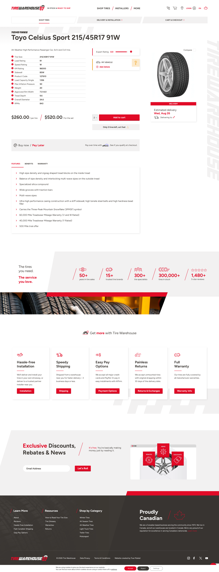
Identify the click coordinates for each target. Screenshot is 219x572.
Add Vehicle (105, 67)
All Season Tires (86, 521)
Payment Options (107, 390)
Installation (25, 390)
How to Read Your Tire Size (56, 517)
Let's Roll (83, 468)
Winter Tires (85, 517)
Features (15, 164)
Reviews (17, 521)
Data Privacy (85, 558)
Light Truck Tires (86, 529)
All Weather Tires (87, 525)
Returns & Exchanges (149, 390)
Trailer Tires (84, 533)
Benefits (29, 164)
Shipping (63, 390)
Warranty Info (184, 390)
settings (114, 569)
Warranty (43, 164)
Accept (130, 568)
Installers (122, 8)
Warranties (49, 525)
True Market (136, 558)
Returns (48, 529)
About (16, 517)
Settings (156, 568)
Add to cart (119, 117)
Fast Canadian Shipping (23, 529)
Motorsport (84, 536)
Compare (188, 50)
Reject (143, 568)
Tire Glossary (50, 521)
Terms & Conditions (102, 558)
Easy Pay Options (21, 533)
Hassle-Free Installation (23, 525)
